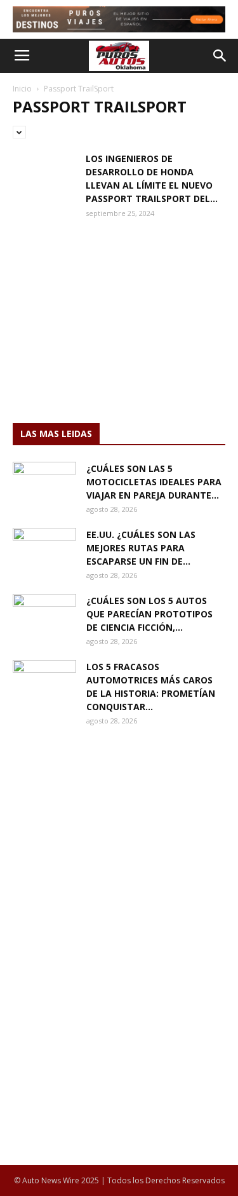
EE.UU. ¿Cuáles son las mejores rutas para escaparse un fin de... (140, 547)
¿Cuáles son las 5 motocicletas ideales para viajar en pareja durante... (153, 481)
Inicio (22, 88)
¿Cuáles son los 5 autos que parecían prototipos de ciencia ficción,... (149, 614)
